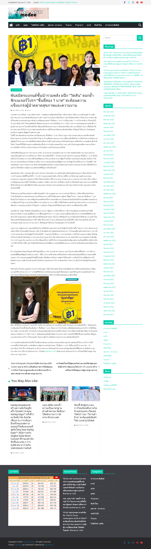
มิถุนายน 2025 (108, 166)
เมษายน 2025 (108, 174)
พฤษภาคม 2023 (109, 264)
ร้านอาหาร (79, 25)
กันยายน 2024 (108, 201)
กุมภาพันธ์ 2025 (109, 182)
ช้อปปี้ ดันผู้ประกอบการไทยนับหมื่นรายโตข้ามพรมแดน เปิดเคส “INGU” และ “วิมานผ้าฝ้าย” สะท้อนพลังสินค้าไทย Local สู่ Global (85, 412)
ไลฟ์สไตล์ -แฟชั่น (37, 25)
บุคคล (25, 25)
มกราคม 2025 (108, 186)
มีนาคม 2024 (108, 225)
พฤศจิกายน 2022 (109, 287)
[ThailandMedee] (11, 25)
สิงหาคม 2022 (108, 299)
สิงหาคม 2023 (108, 252)
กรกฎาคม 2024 (109, 209)
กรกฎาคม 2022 (109, 303)
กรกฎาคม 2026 (109, 116)
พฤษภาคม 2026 (109, 123)
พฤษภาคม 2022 (109, 310)
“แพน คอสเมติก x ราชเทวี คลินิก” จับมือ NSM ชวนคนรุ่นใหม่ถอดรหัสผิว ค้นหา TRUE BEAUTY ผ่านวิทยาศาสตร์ (122, 95)
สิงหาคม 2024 (108, 205)
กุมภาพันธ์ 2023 (109, 275)
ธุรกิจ (18, 25)
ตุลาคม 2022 (108, 291)
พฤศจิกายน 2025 (109, 147)
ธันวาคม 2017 (108, 314)
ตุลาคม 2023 (108, 244)
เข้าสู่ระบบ (107, 377)
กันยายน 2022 (108, 295)
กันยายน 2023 (108, 248)
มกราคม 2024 (108, 232)
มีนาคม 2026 (108, 131)
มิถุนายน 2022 (108, 307)
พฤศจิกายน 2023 (109, 240)
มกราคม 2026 (108, 139)
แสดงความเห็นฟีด (110, 385)
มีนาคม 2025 (108, 178)
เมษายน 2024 (108, 221)
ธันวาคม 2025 (108, 143)
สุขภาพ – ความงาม (55, 25)
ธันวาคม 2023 (108, 236)
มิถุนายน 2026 (108, 119)
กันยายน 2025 (108, 154)
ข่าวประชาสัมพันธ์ (112, 25)
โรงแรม (68, 25)
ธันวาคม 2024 (108, 190)
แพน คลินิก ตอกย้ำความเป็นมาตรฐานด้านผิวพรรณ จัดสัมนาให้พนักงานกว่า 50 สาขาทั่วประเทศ (53, 411)
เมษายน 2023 (108, 268)
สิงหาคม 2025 (108, 158)
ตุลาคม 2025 (108, 151)
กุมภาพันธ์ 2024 (109, 229)
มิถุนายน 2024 (108, 213)
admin (29, 110)
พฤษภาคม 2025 (109, 170)
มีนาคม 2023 (108, 271)
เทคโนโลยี (107, 355)
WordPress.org (109, 389)
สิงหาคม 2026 (108, 112)
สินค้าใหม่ (98, 25)
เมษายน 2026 (108, 127)
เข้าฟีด (105, 381)
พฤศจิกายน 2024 (109, 193)
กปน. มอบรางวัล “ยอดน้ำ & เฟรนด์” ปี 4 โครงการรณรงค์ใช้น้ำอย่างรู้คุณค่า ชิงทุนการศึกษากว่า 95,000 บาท (62, 3)
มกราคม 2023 (108, 279)
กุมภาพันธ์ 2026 (109, 135)
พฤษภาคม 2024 (109, 217)
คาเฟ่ (89, 25)
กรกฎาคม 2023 (109, 256)
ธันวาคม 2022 (108, 283)
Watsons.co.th (50, 351)
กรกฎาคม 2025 (109, 162)
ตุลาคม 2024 (108, 197)
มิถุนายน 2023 (108, 260)
